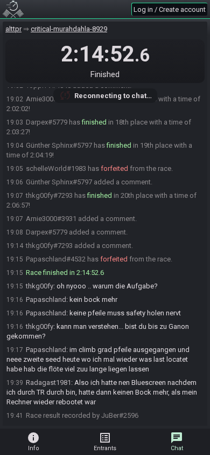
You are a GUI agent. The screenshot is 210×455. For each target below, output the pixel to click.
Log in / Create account (170, 9)
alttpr (13, 29)
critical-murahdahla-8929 (69, 29)
